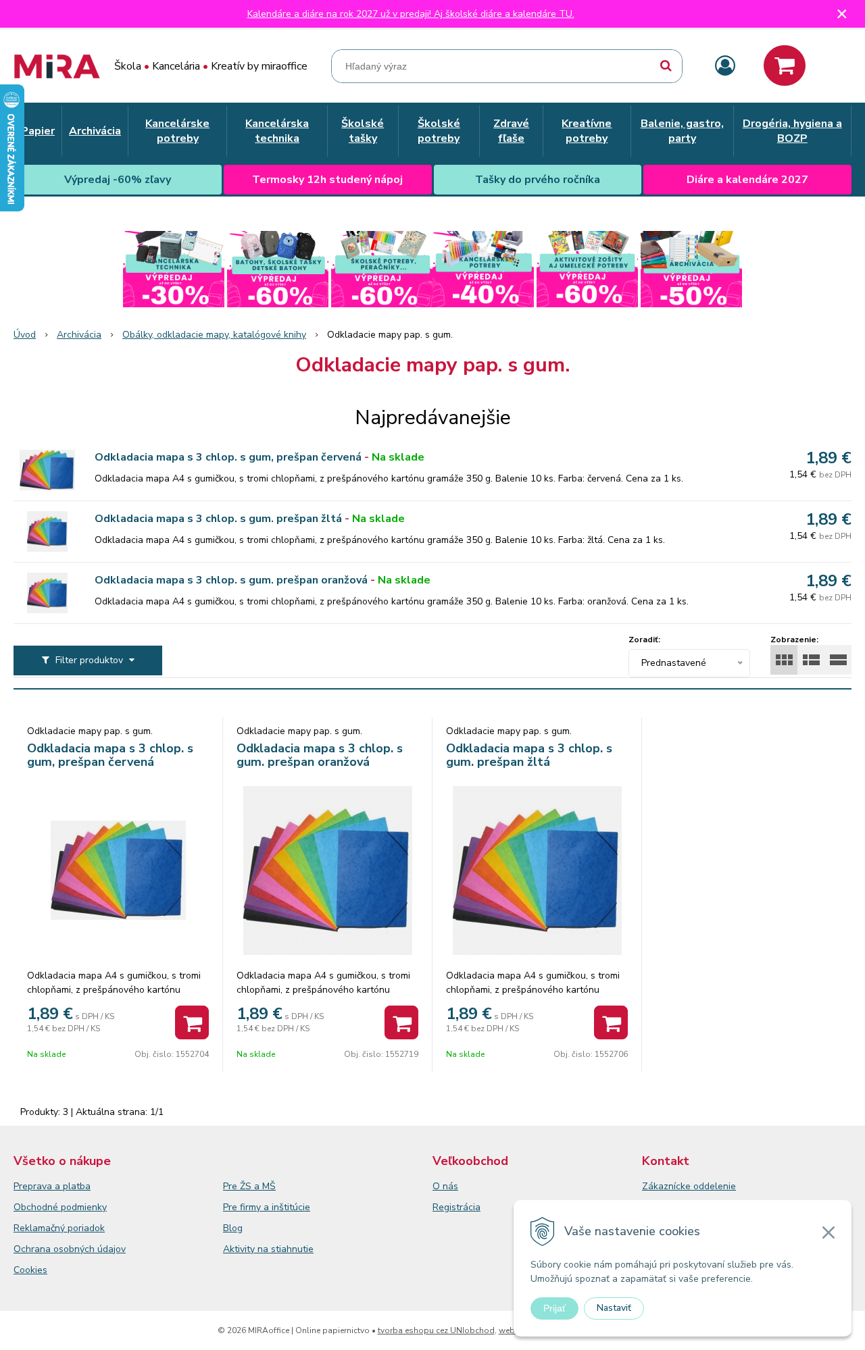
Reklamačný (41, 1228)
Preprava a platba (52, 1186)
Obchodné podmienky (60, 1207)
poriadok (86, 1228)
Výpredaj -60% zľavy (117, 179)
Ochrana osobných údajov (70, 1249)
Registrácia (456, 1207)
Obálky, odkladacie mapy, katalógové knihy (214, 334)
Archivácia (79, 334)
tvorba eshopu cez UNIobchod (436, 1330)
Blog (233, 1228)
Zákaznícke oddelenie (689, 1186)
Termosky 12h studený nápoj (327, 179)
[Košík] (785, 65)
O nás (445, 1186)
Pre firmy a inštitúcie (266, 1207)
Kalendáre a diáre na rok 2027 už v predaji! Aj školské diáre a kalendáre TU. (410, 13)
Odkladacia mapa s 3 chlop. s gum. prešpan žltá (218, 518)
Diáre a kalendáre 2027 (747, 179)
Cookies (30, 1270)
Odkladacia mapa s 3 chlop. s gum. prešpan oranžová (231, 580)
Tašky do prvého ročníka (537, 179)
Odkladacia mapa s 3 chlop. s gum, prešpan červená (228, 457)
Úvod (25, 334)
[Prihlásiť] (725, 66)
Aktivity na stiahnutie (268, 1249)
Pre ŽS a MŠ (249, 1186)
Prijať (554, 1308)
